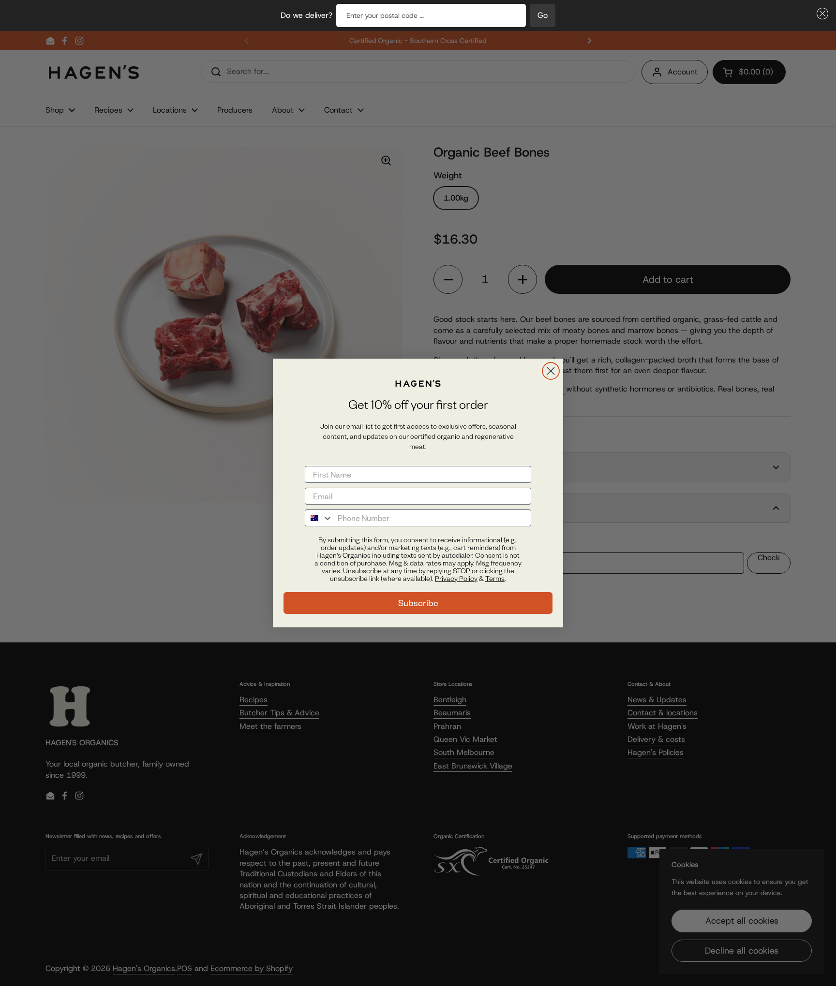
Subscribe (418, 603)
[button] (820, 13)
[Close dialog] (550, 370)
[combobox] (319, 518)
